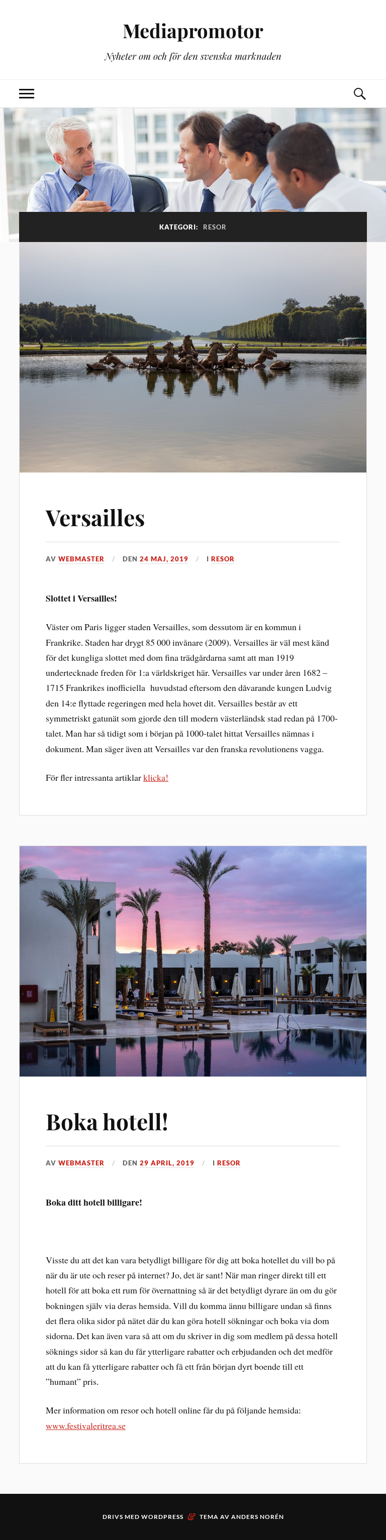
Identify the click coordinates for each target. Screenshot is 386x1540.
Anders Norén (257, 1516)
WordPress (162, 1516)
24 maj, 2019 (164, 559)
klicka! (155, 777)
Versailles (95, 517)
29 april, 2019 (167, 1163)
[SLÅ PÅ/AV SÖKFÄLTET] (359, 93)
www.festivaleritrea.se (86, 1425)
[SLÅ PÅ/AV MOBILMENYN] (26, 93)
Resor (223, 559)
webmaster (81, 559)
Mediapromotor (193, 30)
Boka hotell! (107, 1121)
